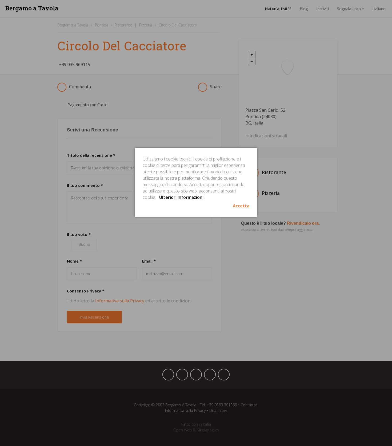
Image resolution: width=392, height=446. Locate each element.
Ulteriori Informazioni (181, 197)
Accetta (241, 206)
